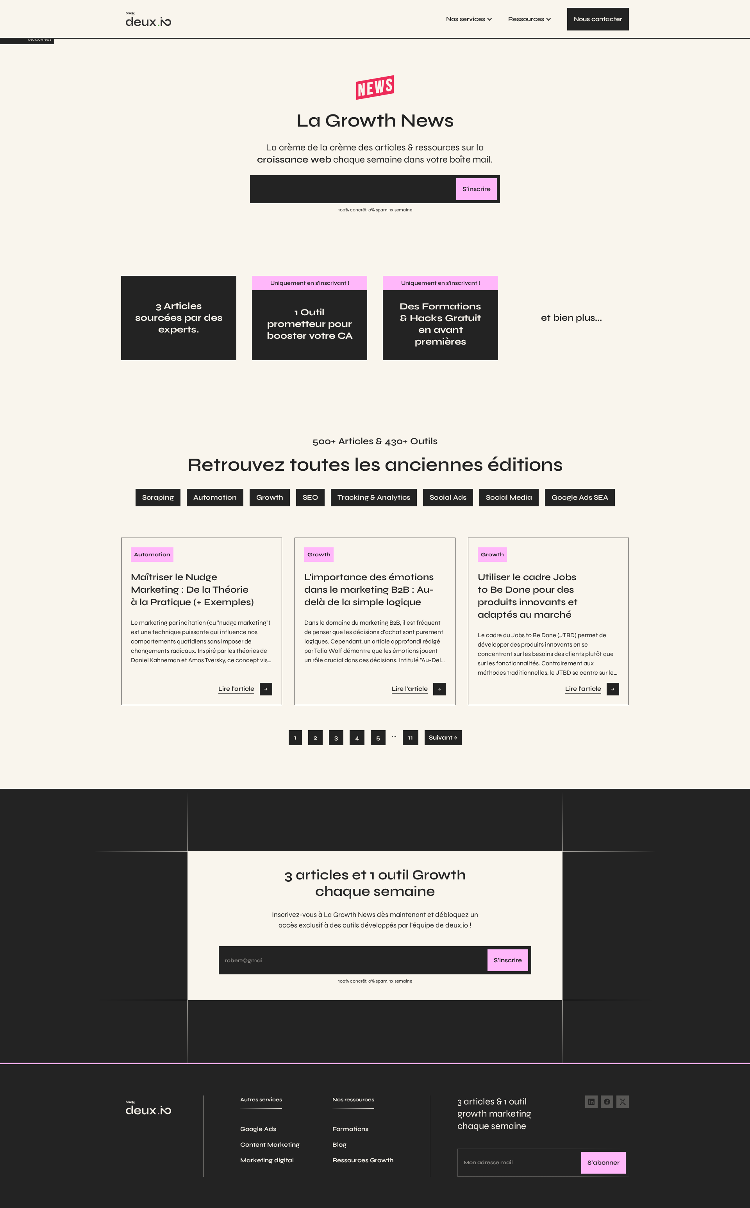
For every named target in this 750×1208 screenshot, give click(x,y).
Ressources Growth (362, 1160)
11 (410, 737)
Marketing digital (267, 1160)
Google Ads (258, 1129)
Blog (339, 1144)
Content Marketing (270, 1144)
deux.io (34, 39)
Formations (350, 1129)
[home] (148, 19)
